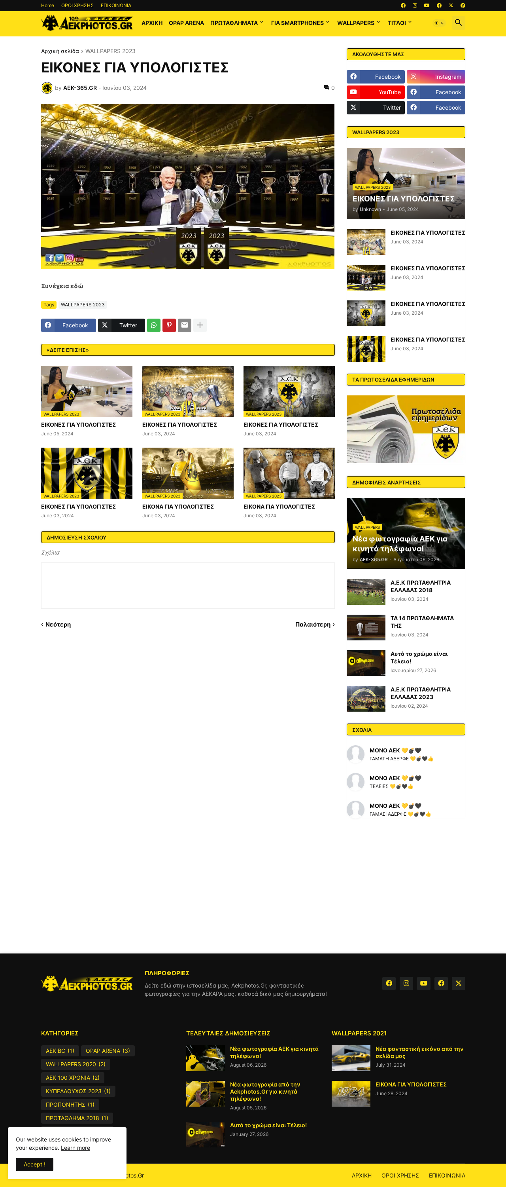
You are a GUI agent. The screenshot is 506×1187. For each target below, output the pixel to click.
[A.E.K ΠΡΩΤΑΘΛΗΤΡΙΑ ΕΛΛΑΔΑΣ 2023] (366, 699)
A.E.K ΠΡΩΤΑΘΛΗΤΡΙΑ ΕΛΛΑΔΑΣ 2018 (421, 586)
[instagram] (415, 5)
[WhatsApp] (153, 325)
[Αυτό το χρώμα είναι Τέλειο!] (366, 663)
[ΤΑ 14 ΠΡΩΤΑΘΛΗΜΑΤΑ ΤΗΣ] (366, 627)
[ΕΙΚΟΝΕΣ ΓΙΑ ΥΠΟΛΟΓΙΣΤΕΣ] (366, 242)
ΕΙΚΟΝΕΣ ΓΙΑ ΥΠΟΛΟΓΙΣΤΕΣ (78, 424)
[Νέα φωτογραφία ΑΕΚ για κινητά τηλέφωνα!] (205, 1058)
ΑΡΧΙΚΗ (152, 22)
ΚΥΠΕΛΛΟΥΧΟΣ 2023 (78, 1091)
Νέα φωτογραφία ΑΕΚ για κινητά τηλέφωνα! (274, 1052)
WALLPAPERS (355, 22)
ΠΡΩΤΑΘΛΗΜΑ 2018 (77, 1118)
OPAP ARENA (186, 22)
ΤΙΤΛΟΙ (397, 22)
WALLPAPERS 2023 (110, 51)
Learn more (75, 1147)
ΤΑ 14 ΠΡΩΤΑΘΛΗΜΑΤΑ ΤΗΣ (422, 622)
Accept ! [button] (34, 1164)
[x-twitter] (451, 5)
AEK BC (60, 1050)
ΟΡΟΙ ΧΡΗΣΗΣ (77, 5)
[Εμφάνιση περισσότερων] (200, 325)
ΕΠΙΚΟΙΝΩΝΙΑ (116, 5)
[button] (439, 23)
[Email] (184, 325)
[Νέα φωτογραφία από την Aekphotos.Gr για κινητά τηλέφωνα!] (205, 1094)
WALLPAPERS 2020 (76, 1064)
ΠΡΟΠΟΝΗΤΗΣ (70, 1104)
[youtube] (427, 5)
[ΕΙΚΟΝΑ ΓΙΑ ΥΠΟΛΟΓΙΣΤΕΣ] (351, 1094)
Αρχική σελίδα (60, 51)
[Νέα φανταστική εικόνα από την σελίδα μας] (351, 1058)
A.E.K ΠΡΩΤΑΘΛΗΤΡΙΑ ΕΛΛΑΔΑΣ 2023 (421, 693)
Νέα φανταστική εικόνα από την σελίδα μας (420, 1052)
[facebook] (403, 5)
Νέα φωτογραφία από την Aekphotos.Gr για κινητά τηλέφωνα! (265, 1091)
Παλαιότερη (312, 624)
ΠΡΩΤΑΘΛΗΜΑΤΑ (234, 22)
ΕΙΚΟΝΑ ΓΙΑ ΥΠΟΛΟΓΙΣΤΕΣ (178, 506)
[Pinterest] (169, 325)
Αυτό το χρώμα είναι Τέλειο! (419, 657)
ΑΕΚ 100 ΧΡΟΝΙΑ (73, 1077)
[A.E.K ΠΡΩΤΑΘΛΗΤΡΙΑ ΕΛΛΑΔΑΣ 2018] (366, 592)
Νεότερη (58, 624)
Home (47, 5)
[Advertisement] (253, 886)
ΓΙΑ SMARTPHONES (297, 22)
